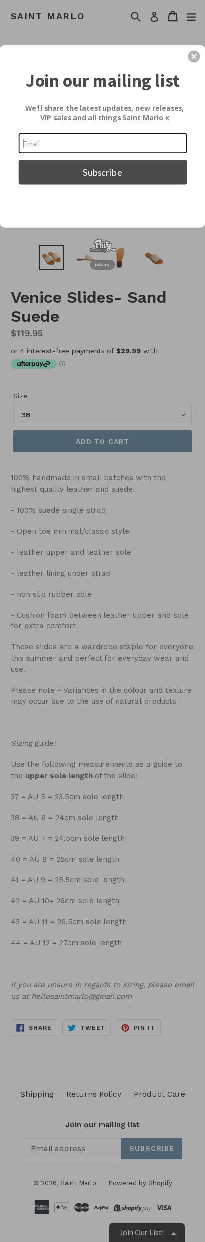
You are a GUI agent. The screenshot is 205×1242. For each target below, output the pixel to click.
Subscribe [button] (102, 172)
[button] (194, 56)
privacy (102, 264)
